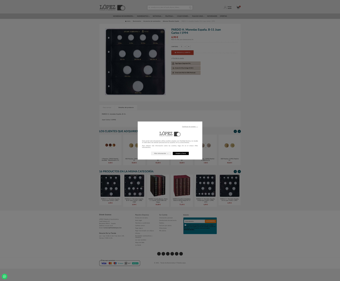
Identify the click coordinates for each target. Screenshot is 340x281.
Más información (161, 153)
